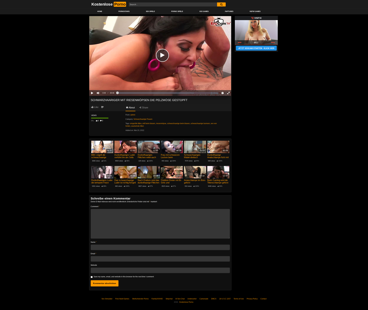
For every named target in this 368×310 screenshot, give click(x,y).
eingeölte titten (136, 123)
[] (221, 4)
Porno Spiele (177, 11)
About (131, 107)
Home (99, 11)
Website (94, 265)
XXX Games (204, 11)
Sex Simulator (106, 299)
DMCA (213, 299)
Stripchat (169, 299)
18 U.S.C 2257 (225, 299)
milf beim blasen (148, 123)
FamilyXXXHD (157, 299)
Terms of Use (239, 299)
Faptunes (229, 11)
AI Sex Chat (180, 299)
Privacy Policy (252, 299)
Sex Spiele (150, 11)
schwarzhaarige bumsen (200, 123)
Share (144, 107)
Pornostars (124, 11)
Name (94, 242)
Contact (263, 299)
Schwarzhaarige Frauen (143, 119)
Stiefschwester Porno (140, 299)
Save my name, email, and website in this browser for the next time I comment (124, 277)
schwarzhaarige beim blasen (178, 123)
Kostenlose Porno (186, 302)
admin (132, 115)
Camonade (204, 299)
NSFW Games (255, 11)
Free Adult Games (122, 299)
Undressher (192, 299)
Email (93, 254)
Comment (95, 207)
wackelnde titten (137, 126)
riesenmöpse (161, 123)
